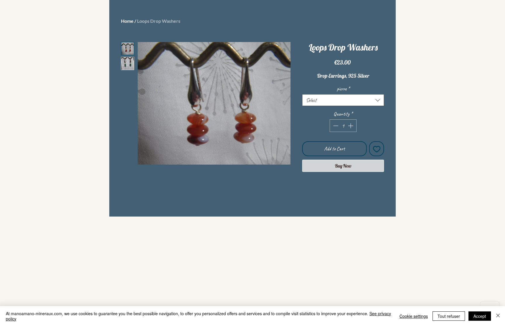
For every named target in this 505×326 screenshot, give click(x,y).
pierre (343, 89)
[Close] (497, 316)
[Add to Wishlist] (376, 148)
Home (127, 21)
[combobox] (343, 100)
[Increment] (351, 126)
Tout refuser (448, 316)
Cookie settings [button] (413, 316)
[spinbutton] (343, 126)
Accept (479, 316)
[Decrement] (335, 126)
